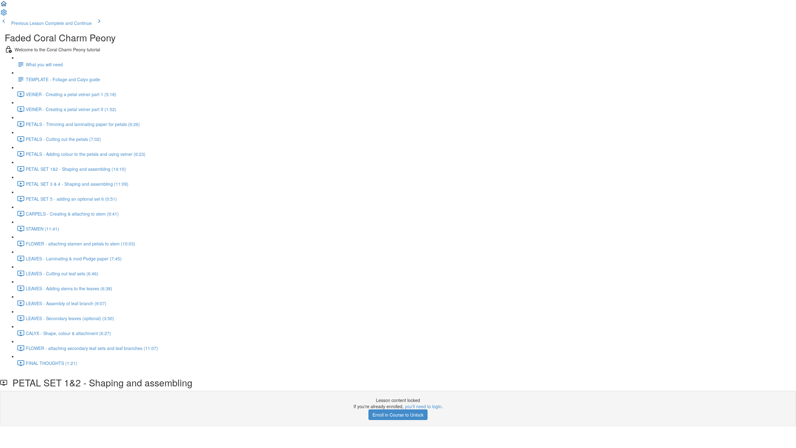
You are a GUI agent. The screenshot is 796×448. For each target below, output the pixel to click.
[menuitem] (3, 14)
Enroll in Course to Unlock (398, 415)
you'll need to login (423, 406)
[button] (3, 5)
